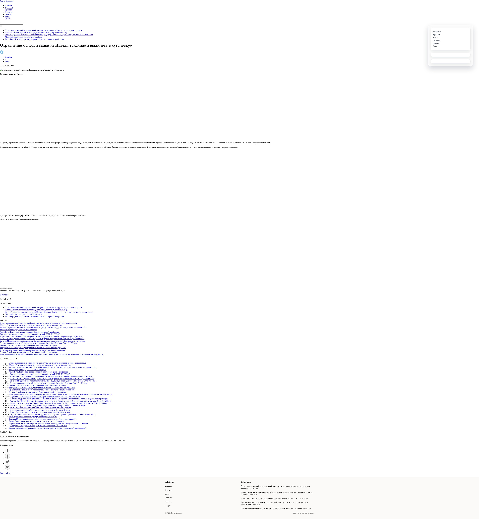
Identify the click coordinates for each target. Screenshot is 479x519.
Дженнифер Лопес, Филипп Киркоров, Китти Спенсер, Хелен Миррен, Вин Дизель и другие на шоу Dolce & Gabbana (60, 401)
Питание (8, 12)
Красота (8, 10)
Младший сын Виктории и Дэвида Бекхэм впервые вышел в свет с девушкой (33, 348)
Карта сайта (5, 473)
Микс (7, 16)
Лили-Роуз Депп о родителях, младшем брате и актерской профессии (34, 39)
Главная (8, 5)
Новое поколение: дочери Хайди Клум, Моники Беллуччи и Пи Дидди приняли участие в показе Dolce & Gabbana (59, 403)
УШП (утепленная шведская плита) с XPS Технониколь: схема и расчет (271, 508)
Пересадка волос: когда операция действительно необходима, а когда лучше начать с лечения (48, 423)
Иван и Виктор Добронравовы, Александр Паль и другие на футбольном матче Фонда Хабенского (42, 339)
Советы (8, 14)
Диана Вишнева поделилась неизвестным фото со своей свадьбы (36, 421)
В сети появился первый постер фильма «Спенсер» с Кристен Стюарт (40, 410)
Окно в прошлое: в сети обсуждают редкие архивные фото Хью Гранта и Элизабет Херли (38, 343)
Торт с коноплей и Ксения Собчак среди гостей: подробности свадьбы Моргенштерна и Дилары (41, 336)
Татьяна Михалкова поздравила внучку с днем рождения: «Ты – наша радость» (42, 419)
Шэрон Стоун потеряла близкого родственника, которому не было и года (36, 32)
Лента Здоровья (6, 1)
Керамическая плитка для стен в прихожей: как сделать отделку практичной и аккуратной (47, 428)
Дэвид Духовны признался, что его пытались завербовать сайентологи (40, 412)
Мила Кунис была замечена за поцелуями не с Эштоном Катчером (28, 345)
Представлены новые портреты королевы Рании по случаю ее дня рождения (32, 350)
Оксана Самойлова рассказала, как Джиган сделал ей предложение (28, 352)
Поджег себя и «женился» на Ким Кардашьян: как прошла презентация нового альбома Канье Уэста (52, 414)
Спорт (7, 19)
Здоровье (9, 7)
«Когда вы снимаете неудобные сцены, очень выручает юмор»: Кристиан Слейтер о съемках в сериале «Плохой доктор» (51, 354)
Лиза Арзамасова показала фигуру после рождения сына (33, 417)
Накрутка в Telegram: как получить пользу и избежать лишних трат (38, 426)
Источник (4, 295)
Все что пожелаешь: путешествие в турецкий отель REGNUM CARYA (30, 334)
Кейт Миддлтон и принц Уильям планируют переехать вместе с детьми (40, 408)
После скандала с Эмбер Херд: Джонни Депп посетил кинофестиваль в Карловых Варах (48, 405)
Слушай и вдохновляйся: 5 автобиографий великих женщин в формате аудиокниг (45, 396)
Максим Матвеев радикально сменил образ (23, 37)
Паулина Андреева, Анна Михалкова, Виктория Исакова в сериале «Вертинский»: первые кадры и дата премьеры (59, 399)
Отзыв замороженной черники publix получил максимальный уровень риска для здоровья (43, 30)
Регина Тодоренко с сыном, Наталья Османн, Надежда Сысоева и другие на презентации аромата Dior (49, 35)
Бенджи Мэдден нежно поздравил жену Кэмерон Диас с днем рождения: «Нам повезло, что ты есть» (43, 341)
